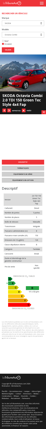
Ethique (16, 396)
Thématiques (23, 168)
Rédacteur (5, 398)
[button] (4, 110)
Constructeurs (7, 396)
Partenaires (26, 398)
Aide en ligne (36, 391)
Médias (36, 393)
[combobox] (23, 23)
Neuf (6, 41)
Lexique (27, 391)
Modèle (5, 29)
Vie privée (24, 396)
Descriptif (23, 162)
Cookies (33, 396)
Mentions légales (7, 393)
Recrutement (15, 398)
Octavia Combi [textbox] (11, 35)
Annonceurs (27, 393)
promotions (14, 408)
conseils (15, 423)
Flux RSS (4, 391)
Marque (5, 18)
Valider (8, 50)
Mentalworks (16, 386)
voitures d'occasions (27, 421)
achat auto (26, 415)
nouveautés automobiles (14, 406)
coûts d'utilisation (25, 419)
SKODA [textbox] (8, 23)
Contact (18, 393)
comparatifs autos (19, 410)
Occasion (8, 44)
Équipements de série (23, 174)
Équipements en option (23, 180)
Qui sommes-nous (15, 391)
